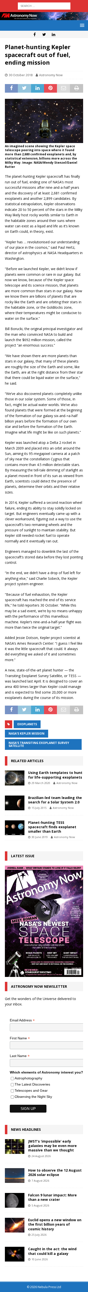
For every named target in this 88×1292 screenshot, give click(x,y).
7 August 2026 (40, 1180)
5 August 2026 (40, 1205)
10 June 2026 (40, 1259)
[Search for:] (44, 5)
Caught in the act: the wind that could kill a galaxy (52, 1251)
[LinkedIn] (53, 34)
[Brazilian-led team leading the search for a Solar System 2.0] (14, 803)
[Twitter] (44, 34)
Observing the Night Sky (33, 1097)
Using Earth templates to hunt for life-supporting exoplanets (55, 774)
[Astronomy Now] (44, 17)
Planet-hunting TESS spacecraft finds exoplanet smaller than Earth (52, 827)
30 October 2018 (21, 75)
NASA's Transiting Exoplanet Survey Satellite (39, 744)
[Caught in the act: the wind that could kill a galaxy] (14, 1254)
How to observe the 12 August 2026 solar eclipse (55, 1172)
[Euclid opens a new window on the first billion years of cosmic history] (14, 1225)
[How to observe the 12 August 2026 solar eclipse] (14, 1175)
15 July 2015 (39, 808)
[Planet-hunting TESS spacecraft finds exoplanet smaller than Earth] (14, 827)
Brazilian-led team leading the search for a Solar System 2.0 (55, 799)
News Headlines (26, 1129)
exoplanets (27, 724)
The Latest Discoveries (32, 1084)
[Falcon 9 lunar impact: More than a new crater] (14, 1200)
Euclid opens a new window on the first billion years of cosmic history (54, 1224)
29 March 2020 (41, 783)
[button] (81, 25)
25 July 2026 (39, 1234)
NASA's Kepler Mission (26, 733)
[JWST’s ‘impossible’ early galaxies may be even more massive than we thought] (14, 1146)
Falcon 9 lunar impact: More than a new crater (52, 1197)
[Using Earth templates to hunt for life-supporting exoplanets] (14, 777)
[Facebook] (34, 34)
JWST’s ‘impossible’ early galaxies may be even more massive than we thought (52, 1145)
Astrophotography (28, 1078)
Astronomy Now (51, 75)
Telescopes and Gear (31, 1090)
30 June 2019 (40, 837)
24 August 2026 (41, 1156)
